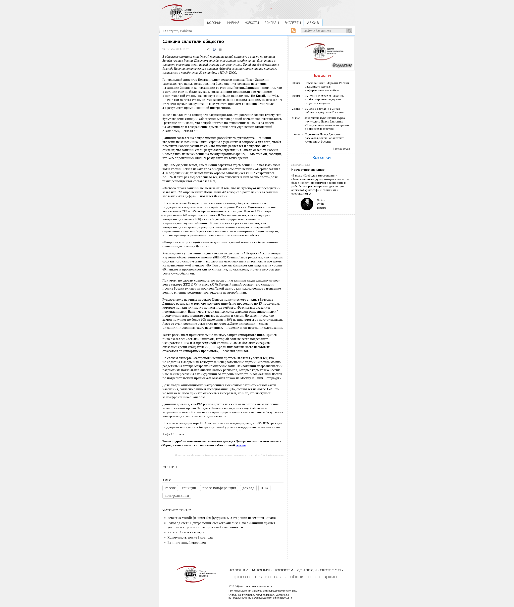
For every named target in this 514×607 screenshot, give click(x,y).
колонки (238, 569)
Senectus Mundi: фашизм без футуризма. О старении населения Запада (221, 517)
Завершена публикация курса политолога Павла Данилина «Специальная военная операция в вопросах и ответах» (327, 123)
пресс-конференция (219, 488)
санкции (189, 488)
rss (258, 576)
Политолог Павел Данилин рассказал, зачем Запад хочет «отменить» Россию (324, 138)
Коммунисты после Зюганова (190, 537)
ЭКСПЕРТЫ (293, 22)
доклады (307, 569)
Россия (170, 488)
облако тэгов (305, 576)
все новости (342, 148)
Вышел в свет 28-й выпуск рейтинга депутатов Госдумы (324, 110)
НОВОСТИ (252, 22)
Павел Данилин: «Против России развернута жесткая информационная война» (327, 86)
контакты (276, 576)
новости (283, 569)
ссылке (241, 445)
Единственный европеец (186, 542)
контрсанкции (177, 495)
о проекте (240, 576)
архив (330, 576)
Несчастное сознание (307, 170)
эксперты (332, 569)
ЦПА (264, 488)
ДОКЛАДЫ (272, 22)
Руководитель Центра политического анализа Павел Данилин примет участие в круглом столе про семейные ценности (221, 525)
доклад (248, 488)
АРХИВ (313, 22)
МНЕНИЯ (233, 22)
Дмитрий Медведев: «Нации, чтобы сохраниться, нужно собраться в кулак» (324, 99)
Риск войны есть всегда (185, 532)
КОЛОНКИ (214, 22)
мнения (261, 569)
